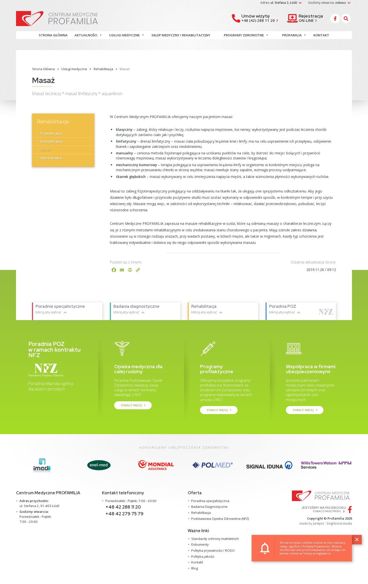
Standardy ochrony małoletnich (215, 538)
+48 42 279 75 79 (124, 514)
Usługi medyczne (124, 35)
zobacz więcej (134, 405)
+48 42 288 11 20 (123, 507)
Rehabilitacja (201, 512)
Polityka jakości (202, 556)
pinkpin (318, 523)
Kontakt (321, 35)
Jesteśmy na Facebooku (323, 509)
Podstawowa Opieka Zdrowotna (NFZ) (220, 518)
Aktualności (86, 35)
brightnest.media (339, 523)
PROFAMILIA (292, 35)
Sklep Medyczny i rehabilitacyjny (180, 35)
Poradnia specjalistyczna (210, 501)
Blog (194, 568)
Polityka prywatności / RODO (213, 550)
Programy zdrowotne (244, 35)
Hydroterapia (51, 157)
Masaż (45, 149)
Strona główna (53, 35)
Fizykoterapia (51, 133)
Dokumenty (200, 544)
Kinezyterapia (51, 141)
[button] (346, 18)
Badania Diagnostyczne (209, 506)
